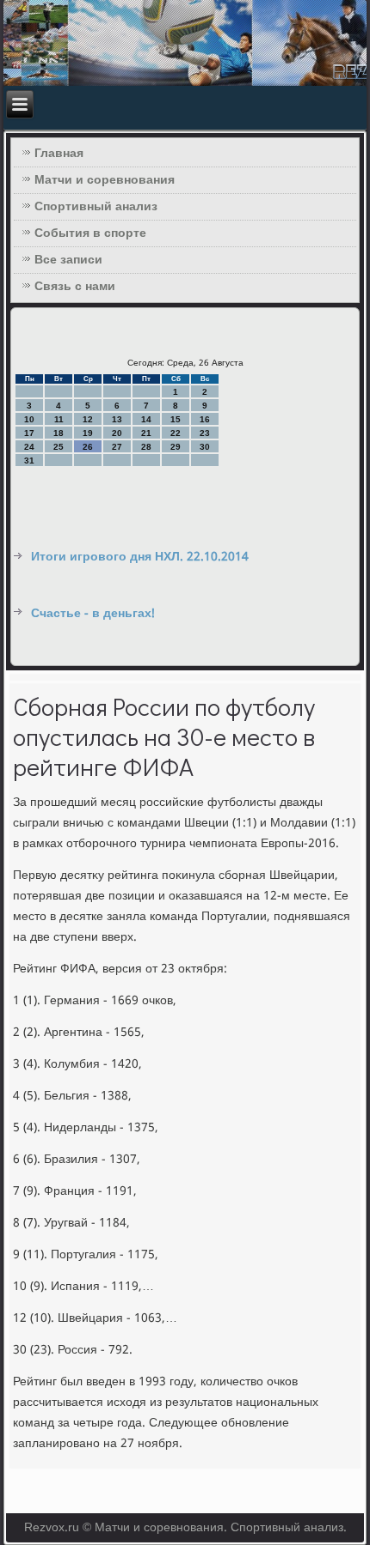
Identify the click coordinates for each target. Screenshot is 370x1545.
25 (58, 446)
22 (175, 433)
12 (88, 419)
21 (146, 433)
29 (175, 446)
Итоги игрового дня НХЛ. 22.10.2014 (140, 557)
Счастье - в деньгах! (93, 613)
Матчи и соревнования (104, 180)
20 (117, 433)
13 (117, 419)
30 (205, 446)
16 (205, 419)
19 (88, 433)
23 (205, 433)
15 (175, 419)
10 (29, 419)
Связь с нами (74, 286)
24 (29, 446)
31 (29, 460)
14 (146, 419)
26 (88, 446)
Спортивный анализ (95, 207)
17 (29, 433)
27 (117, 446)
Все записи (68, 260)
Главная (58, 153)
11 (59, 419)
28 (146, 446)
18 (58, 433)
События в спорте (90, 233)
